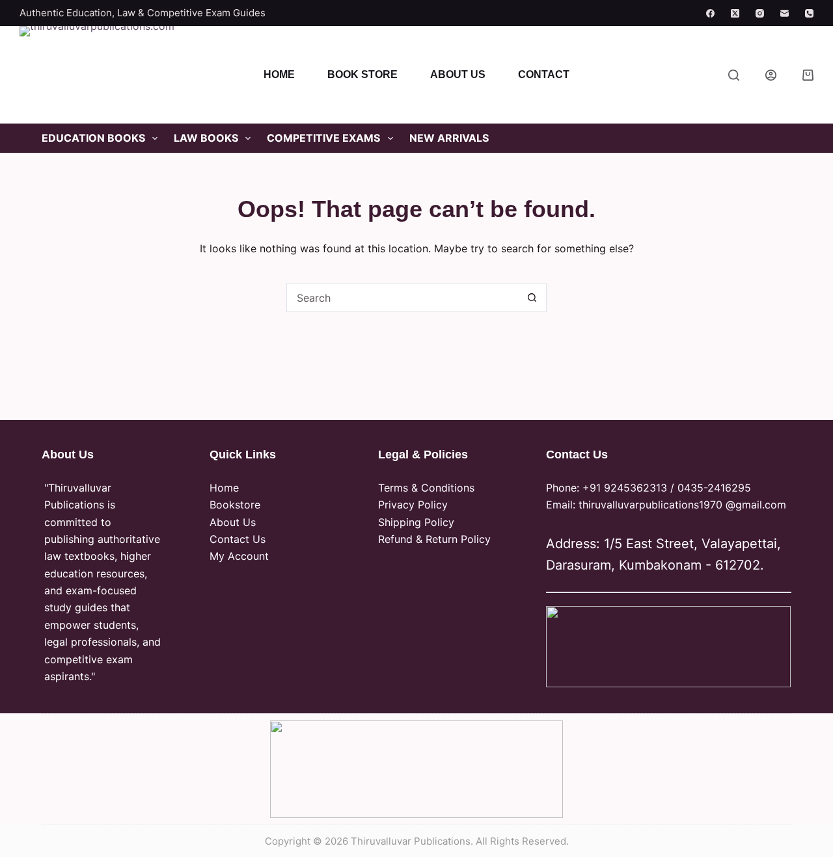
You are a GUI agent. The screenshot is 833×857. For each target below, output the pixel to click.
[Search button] (532, 297)
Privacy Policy (413, 504)
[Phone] (809, 13)
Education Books (93, 137)
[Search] (733, 75)
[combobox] (402, 297)
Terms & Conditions (426, 487)
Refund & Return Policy (434, 539)
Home (279, 74)
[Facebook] (710, 13)
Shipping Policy (416, 522)
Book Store (362, 74)
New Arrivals (449, 137)
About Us (457, 74)
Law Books (206, 137)
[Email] (784, 13)
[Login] (770, 75)
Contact (543, 74)
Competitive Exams (323, 137)
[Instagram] (760, 13)
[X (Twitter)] (735, 13)
